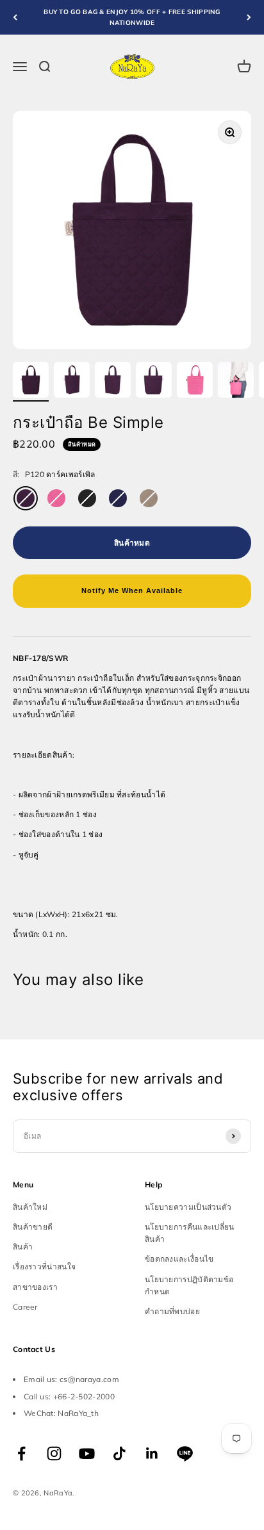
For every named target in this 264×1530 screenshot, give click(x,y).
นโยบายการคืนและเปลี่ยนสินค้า (190, 1233)
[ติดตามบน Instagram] (54, 1453)
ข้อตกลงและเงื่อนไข (179, 1259)
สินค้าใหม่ (30, 1207)
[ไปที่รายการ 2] (72, 382)
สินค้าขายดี (33, 1227)
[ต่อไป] (249, 17)
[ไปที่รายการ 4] (154, 382)
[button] (132, 590)
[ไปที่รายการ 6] (236, 382)
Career (25, 1307)
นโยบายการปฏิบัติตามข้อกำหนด (189, 1285)
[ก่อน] (15, 17)
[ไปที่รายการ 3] (113, 382)
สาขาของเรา (35, 1287)
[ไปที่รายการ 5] (195, 382)
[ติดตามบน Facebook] (21, 1453)
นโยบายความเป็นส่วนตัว (188, 1207)
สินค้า (23, 1246)
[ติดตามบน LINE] (185, 1453)
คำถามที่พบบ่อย (172, 1311)
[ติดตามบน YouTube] (86, 1453)
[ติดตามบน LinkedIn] (152, 1453)
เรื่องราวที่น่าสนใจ (44, 1266)
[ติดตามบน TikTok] (119, 1453)
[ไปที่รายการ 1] (31, 382)
